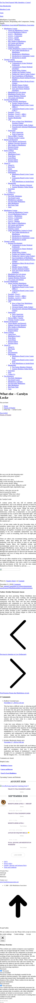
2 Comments (17, 584)
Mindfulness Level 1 (16, 823)
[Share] (3, 1000)
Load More (18, 855)
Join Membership (5, 6)
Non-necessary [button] (4, 983)
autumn (6, 586)
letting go (20, 588)
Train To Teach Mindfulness (8, 773)
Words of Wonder (5, 415)
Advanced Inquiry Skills (18, 833)
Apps (1, 13)
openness (29, 588)
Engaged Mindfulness (10, 588)
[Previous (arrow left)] (1, 1002)
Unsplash (21, 581)
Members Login (5, 9)
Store (1, 16)
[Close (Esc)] (1, 1000)
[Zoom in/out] (7, 1000)
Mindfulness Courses (6, 765)
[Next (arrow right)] (3, 1002)
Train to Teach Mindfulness (19, 813)
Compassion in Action (15, 586)
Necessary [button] (3, 969)
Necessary (5, 971)
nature (25, 588)
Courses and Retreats (7, 769)
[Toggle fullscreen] (5, 1000)
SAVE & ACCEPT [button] (6, 998)
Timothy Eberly (11, 581)
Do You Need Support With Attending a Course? (15, 2)
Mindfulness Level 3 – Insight (20, 804)
